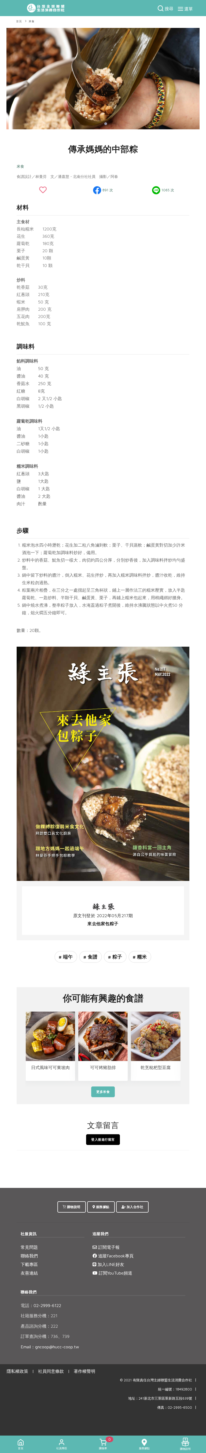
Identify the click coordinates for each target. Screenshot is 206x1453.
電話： (27, 1305)
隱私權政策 (17, 1371)
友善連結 (29, 1273)
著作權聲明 (84, 1371)
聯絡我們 (29, 1255)
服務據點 (102, 1207)
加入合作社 (134, 1207)
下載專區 (29, 1264)
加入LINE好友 (110, 1264)
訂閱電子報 (108, 1247)
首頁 (19, 21)
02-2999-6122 (41, 1305)
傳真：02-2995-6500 (174, 1408)
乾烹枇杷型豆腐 (156, 1067)
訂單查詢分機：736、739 (45, 1336)
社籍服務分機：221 (39, 1315)
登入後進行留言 (103, 1139)
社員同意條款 (51, 1371)
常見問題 (29, 1247)
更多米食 (103, 1092)
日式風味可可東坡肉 (50, 1067)
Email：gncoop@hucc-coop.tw (50, 1346)
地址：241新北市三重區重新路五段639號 (160, 1398)
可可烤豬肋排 (103, 1067)
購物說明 (73, 1207)
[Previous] (11, 77)
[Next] (194, 77)
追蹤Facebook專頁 (115, 1255)
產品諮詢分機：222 (39, 1326)
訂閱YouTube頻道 (114, 1273)
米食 (31, 21)
